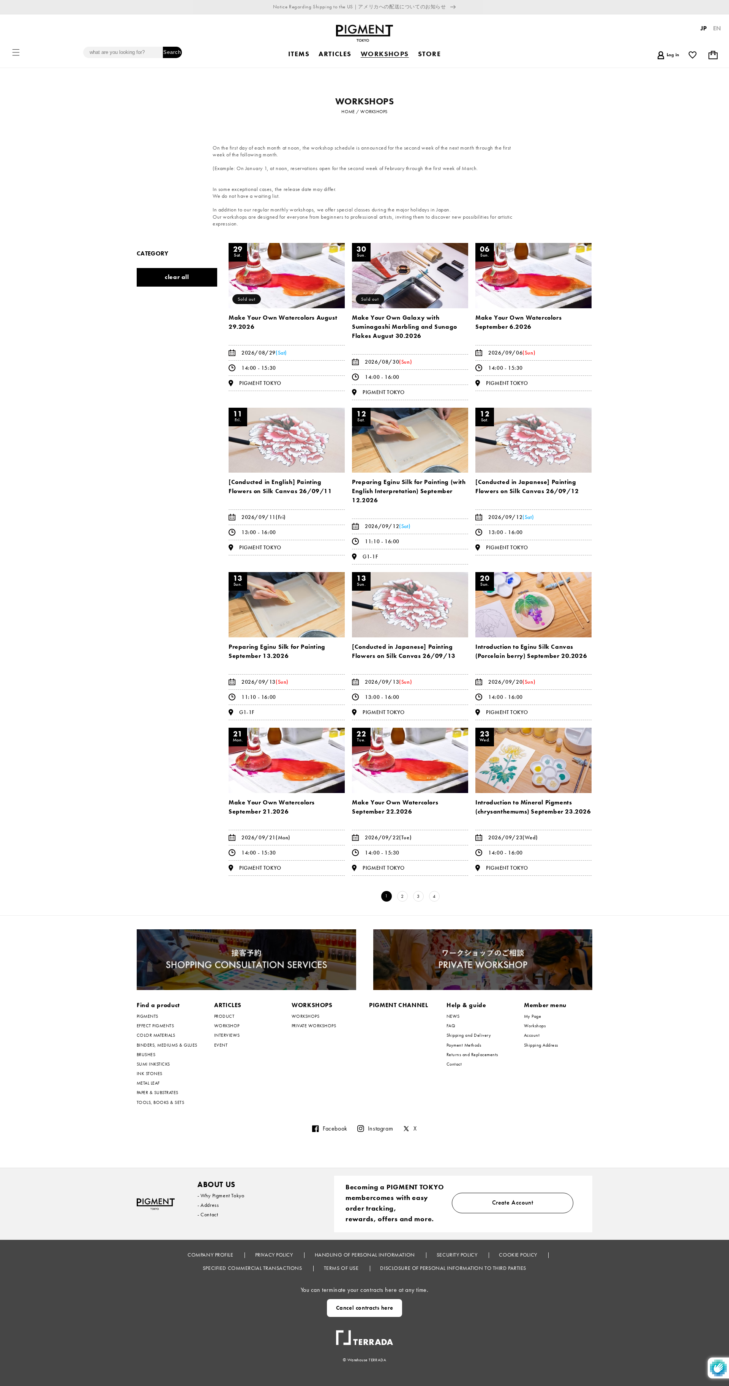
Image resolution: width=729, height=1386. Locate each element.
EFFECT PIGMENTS (155, 1026)
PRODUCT (224, 1016)
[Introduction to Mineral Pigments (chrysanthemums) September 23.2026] (533, 760)
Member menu (545, 1005)
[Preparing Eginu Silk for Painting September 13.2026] (287, 604)
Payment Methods (464, 1045)
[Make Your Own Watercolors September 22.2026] (410, 760)
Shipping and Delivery (469, 1035)
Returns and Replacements (472, 1055)
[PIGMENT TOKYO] (156, 1204)
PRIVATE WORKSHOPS (314, 1026)
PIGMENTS (147, 1016)
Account (532, 1035)
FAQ (451, 1026)
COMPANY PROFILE (211, 1254)
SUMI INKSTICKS (153, 1064)
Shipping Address (541, 1045)
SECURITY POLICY (458, 1254)
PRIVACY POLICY (274, 1254)
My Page (532, 1016)
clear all (177, 277)
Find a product (158, 1005)
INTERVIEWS (227, 1035)
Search (172, 52)
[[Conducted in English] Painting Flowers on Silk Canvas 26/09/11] (287, 440)
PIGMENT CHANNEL (398, 1005)
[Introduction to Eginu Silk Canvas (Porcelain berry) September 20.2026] (533, 604)
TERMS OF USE (342, 1268)
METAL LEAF (148, 1083)
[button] (16, 52)
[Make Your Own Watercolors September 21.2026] (287, 760)
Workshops (535, 1026)
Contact (454, 1064)
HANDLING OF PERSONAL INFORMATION (365, 1254)
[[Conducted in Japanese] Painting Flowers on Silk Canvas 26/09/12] (533, 440)
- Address (208, 1205)
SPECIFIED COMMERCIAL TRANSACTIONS (253, 1268)
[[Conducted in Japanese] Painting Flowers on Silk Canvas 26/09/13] (410, 604)
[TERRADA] (364, 1334)
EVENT (220, 1045)
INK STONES (150, 1074)
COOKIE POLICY (518, 1254)
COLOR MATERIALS (156, 1035)
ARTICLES (227, 1005)
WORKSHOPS (312, 1005)
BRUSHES (146, 1055)
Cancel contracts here (364, 1308)
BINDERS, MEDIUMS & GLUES (167, 1045)
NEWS (453, 1016)
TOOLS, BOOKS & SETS (160, 1102)
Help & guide (466, 1005)
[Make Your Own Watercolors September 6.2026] (533, 275)
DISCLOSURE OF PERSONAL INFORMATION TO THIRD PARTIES (453, 1268)
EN (717, 28)
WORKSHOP (227, 1026)
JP (704, 28)
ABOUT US (216, 1184)
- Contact (207, 1214)
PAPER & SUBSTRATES (157, 1093)
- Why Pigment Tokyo (220, 1195)
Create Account (512, 1202)
